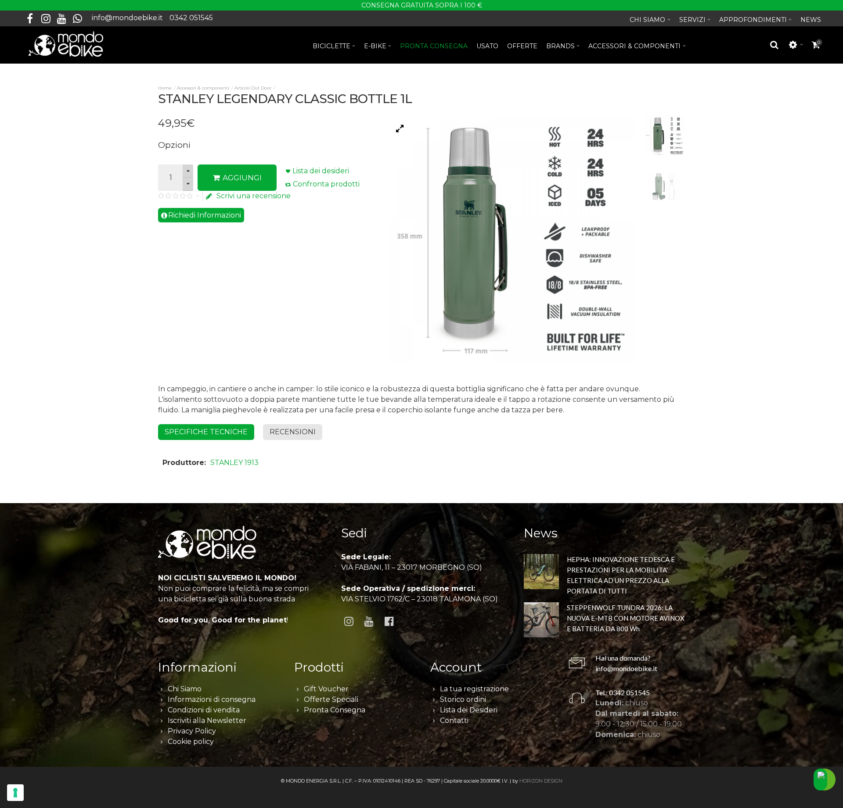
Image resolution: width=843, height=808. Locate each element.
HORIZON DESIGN (540, 781)
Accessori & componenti (203, 88)
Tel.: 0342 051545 (622, 692)
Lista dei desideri (320, 171)
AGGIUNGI (241, 177)
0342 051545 (191, 18)
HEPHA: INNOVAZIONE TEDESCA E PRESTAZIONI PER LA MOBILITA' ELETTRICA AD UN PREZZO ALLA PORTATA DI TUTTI (621, 575)
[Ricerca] (774, 45)
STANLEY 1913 (234, 462)
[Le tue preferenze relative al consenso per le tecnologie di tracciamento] (15, 792)
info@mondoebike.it (127, 18)
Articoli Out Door (252, 88)
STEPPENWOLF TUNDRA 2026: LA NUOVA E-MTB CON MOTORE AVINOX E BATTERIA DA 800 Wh (625, 618)
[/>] (541, 573)
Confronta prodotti (326, 184)
